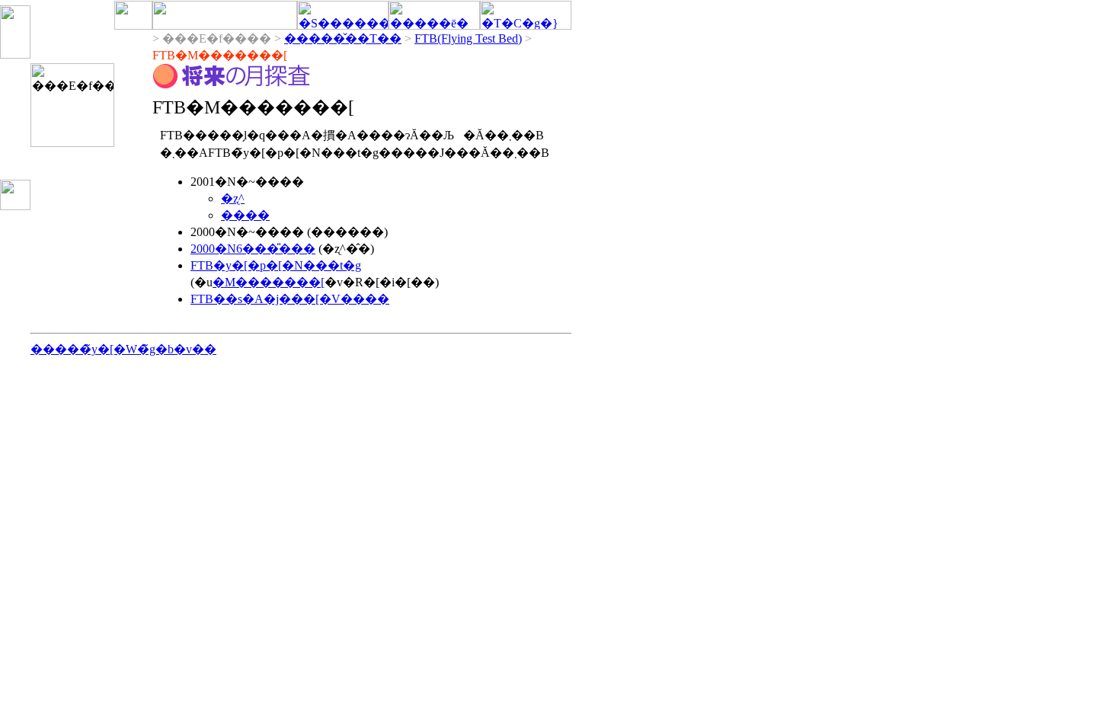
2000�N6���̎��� (252, 248)
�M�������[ (269, 282)
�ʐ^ (233, 198)
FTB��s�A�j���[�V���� (289, 298)
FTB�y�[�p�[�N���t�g (275, 265)
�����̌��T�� (343, 38)
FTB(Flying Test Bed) (468, 38)
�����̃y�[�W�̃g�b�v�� (123, 349)
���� (245, 215)
